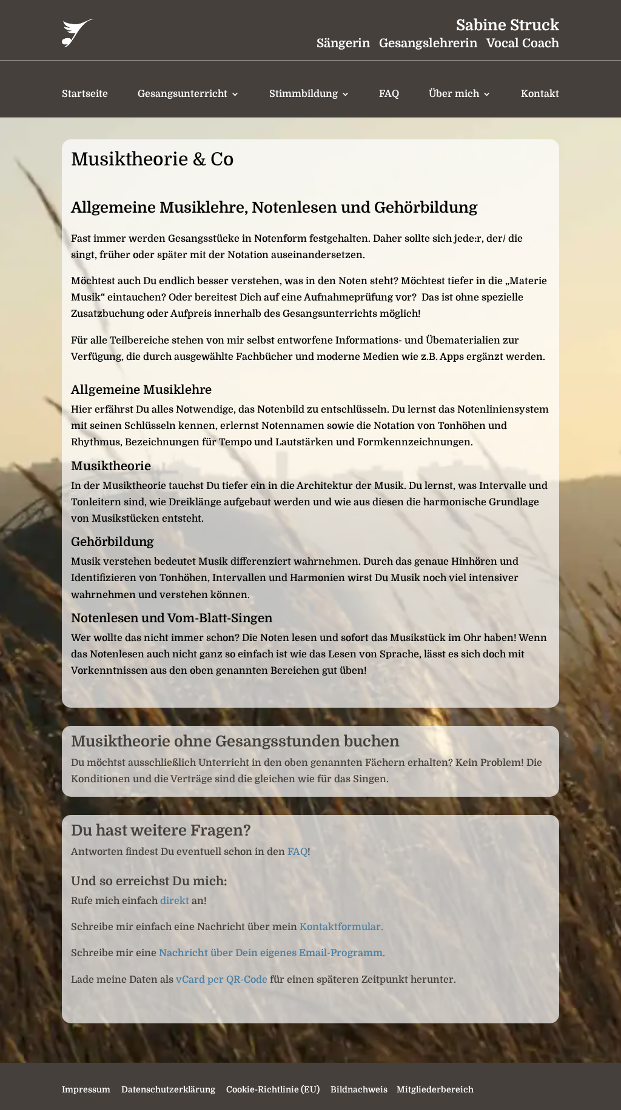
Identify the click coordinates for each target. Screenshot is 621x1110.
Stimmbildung (303, 93)
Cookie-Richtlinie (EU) (273, 1089)
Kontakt (540, 93)
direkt (174, 901)
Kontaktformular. (340, 927)
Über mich (454, 93)
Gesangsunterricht (182, 93)
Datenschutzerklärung (168, 1089)
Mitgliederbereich (434, 1089)
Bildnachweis (359, 1089)
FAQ (389, 93)
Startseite (85, 93)
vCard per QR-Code (221, 979)
